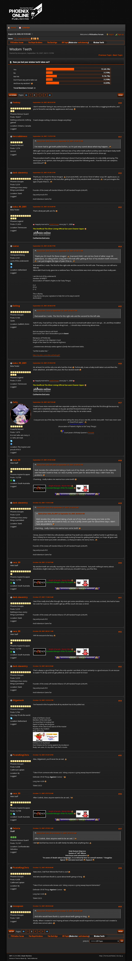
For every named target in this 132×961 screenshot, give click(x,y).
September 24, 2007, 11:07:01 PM (44, 136)
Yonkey (16, 102)
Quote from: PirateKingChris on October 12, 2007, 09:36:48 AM (59, 911)
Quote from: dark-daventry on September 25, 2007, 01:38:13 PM (60, 251)
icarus (16, 246)
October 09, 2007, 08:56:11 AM (43, 631)
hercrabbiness (20, 136)
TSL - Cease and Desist (22, 38)
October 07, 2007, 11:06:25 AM (43, 597)
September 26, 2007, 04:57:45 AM (44, 402)
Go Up (11, 931)
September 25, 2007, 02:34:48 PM (44, 207)
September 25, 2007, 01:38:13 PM (44, 173)
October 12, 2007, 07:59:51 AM (43, 828)
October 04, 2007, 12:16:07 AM (43, 562)
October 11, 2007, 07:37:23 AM (43, 793)
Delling (16, 305)
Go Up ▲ (120, 956)
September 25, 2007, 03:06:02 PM (44, 306)
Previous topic (105, 55)
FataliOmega (54, 224)
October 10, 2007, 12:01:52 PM (43, 700)
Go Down (12, 95)
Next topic (118, 55)
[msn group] (11, 267)
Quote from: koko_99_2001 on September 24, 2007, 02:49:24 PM (60, 465)
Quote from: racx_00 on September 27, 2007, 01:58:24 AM (58, 507)
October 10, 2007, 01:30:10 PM (43, 755)
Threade (91, 433)
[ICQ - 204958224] (11, 480)
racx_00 (16, 460)
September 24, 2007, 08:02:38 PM (44, 102)
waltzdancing (83, 42)
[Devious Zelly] (11, 444)
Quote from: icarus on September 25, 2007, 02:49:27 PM (57, 311)
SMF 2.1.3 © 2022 (14, 956)
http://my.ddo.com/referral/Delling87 (46, 355)
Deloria (16, 828)
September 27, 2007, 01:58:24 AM (44, 460)
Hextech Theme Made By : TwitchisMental (23, 958)
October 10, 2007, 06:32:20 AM (43, 666)
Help (100, 956)
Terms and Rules (109, 956)
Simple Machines (26, 956)
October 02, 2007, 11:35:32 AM (43, 503)
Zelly (15, 402)
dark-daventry (20, 172)
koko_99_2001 (20, 206)
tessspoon (18, 906)
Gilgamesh (18, 700)
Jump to (86, 941)
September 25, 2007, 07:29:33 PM (44, 363)
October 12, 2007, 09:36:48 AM (43, 867)
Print (120, 95)
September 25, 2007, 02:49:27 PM (44, 246)
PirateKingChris (21, 755)
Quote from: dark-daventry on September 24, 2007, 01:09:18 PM (60, 141)
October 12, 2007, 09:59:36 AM (43, 906)
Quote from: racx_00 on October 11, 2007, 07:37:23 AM (56, 833)
